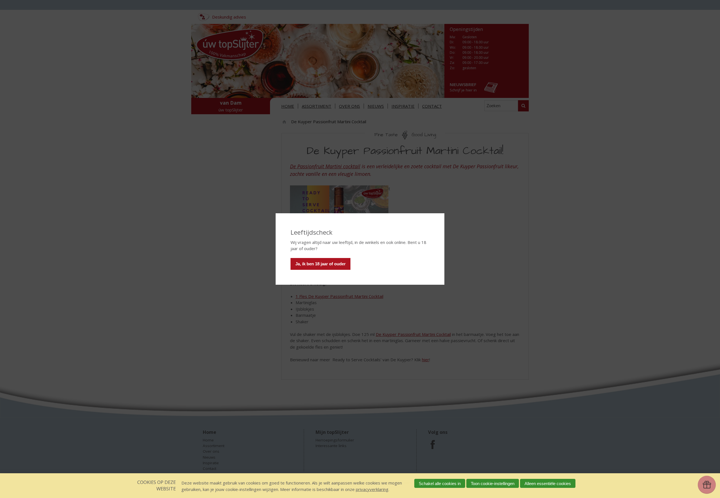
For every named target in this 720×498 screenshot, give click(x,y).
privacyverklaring (372, 489)
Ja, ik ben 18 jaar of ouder (320, 263)
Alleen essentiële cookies (548, 483)
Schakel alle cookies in (440, 483)
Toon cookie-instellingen (492, 483)
